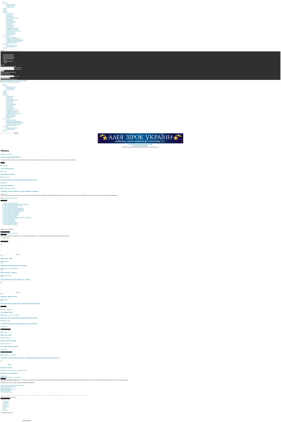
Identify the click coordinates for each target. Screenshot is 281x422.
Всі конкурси (9, 34)
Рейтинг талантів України (9, 373)
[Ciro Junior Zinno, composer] (5, 343)
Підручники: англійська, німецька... (9, 233)
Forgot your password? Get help (8, 72)
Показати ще (4, 194)
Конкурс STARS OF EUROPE (11, 215)
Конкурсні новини (11, 33)
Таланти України (10, 5)
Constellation (7, 406)
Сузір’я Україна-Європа (12, 17)
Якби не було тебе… (7, 367)
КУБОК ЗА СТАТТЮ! (140, 145)
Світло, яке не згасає (7, 168)
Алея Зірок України (11, 37)
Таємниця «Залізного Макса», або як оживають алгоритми (19, 191)
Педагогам (6, 403)
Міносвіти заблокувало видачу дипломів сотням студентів (19, 318)
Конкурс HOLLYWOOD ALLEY (12, 212)
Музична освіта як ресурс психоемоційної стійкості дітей (18, 180)
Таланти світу (9, 7)
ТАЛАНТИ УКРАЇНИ (6, 352)
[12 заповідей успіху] (6, 309)
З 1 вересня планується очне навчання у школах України (19, 323)
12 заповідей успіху (7, 312)
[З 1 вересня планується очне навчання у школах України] (6, 320)
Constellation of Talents (11, 29)
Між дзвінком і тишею (8, 174)
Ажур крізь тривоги (7, 185)
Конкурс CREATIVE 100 (10, 221)
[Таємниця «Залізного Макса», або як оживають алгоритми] (8, 188)
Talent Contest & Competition (10, 224)
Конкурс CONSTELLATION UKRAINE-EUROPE (16, 204)
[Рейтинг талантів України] (14, 370)
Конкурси (6, 402)
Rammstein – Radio (7, 258)
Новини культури (10, 4)
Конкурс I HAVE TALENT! (10, 219)
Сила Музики (9, 26)
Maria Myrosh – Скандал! (9, 272)
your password (17, 69)
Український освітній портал (13, 41)
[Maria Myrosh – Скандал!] (9, 268)
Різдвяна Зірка (10, 13)
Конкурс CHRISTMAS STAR (11, 222)
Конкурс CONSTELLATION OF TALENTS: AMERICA (17, 217)
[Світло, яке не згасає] (4, 165)
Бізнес (5, 9)
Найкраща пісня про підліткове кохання (13, 265)
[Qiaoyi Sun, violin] (4, 332)
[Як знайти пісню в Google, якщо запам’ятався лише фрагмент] (4, 299)
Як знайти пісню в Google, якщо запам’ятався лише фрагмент (20, 303)
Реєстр (5, 48)
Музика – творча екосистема (13, 38)
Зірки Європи (9, 16)
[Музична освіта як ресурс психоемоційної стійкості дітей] (5, 177)
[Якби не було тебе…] (6, 364)
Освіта (5, 8)
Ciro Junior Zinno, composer (9, 346)
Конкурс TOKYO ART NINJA (11, 213)
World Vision (9, 24)
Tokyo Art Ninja (10, 23)
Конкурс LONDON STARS (10, 207)
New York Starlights (11, 21)
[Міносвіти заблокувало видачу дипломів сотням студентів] (10, 315)
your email (16, 76)
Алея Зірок (9, 15)
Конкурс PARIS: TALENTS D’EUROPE (13, 208)
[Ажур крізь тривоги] (4, 182)
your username (17, 67)
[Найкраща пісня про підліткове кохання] (4, 261)
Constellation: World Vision (12, 28)
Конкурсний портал (8, 58)
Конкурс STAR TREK (9, 220)
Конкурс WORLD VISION (10, 216)
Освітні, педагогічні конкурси (8, 386)
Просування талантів (11, 45)
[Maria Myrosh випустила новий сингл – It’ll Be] (6, 275)
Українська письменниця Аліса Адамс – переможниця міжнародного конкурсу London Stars (30, 358)
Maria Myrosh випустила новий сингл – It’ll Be (15, 279)
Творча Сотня (9, 19)
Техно (5, 11)
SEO (5, 409)
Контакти (6, 410)
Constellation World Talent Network (14, 40)
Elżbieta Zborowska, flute (8, 340)
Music (2, 255)
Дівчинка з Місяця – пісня (9, 296)
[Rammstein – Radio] (10, 254)
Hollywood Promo (10, 46)
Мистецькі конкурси (9, 55)
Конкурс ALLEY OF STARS (11, 203)
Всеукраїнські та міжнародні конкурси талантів (12, 385)
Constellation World (8, 61)
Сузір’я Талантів (10, 25)
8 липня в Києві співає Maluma (10, 157)
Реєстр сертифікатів (11, 42)
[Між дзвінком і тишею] (4, 171)
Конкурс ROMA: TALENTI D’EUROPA (13, 211)
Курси (5, 59)
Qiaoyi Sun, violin (6, 335)
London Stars (9, 20)
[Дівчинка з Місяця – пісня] (10, 292)
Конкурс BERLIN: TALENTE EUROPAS (14, 209)
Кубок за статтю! (10, 32)
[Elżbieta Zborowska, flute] (6, 337)
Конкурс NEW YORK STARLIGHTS (13, 205)
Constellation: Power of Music (13, 30)
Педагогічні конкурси (9, 57)
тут (158, 147)
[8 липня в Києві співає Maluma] (6, 154)
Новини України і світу (6, 391)
